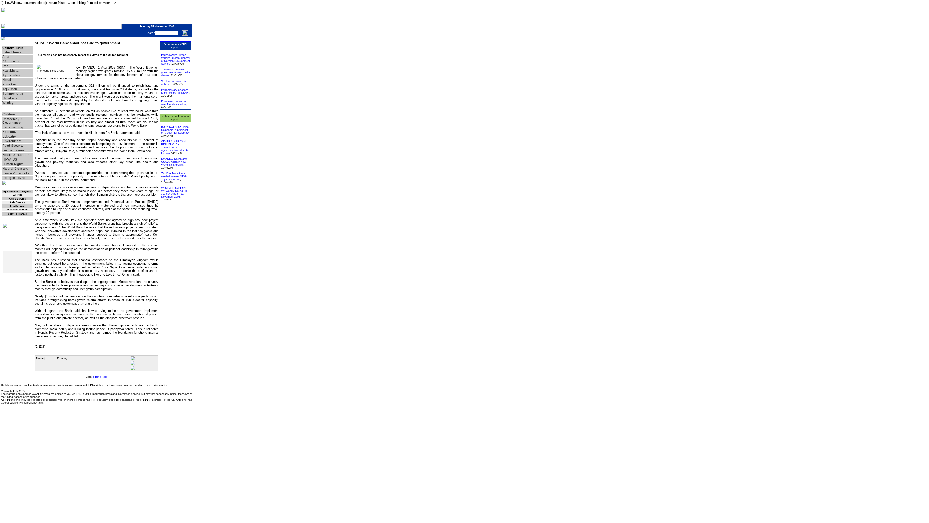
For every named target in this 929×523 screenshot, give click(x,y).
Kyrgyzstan (11, 75)
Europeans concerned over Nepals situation (174, 103)
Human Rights (13, 164)
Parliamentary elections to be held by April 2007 (175, 91)
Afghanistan (11, 61)
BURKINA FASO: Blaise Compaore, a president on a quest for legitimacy (175, 129)
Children (8, 114)
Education (10, 136)
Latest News (11, 52)
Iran (5, 66)
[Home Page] (100, 376)
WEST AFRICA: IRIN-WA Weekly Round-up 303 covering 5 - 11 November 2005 (174, 192)
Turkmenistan (12, 93)
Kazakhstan (11, 70)
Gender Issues (13, 150)
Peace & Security (15, 173)
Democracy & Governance (12, 120)
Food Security (13, 145)
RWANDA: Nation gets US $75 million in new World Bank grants (174, 161)
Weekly (8, 103)
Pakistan (9, 84)
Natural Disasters (15, 168)
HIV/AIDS (9, 159)
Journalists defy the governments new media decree (175, 72)
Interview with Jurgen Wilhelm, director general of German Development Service (175, 59)
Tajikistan (9, 89)
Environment (12, 141)
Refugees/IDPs (13, 178)
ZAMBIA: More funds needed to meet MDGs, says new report (174, 176)
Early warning (12, 127)
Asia (5, 57)
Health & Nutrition (15, 155)
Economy (9, 132)
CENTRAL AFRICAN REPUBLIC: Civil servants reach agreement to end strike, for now (175, 147)
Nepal (6, 80)
